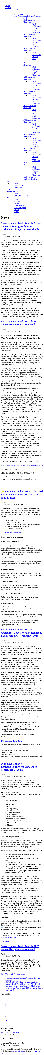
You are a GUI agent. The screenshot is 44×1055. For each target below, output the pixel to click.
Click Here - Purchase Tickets (11, 532)
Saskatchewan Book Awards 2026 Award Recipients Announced (20, 323)
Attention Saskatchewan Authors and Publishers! (22, 986)
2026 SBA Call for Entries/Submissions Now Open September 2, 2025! (19, 766)
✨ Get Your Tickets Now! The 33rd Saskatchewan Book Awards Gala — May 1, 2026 (22, 494)
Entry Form (5, 941)
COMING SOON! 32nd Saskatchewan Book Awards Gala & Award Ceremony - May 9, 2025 (22, 983)
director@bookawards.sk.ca (11, 1032)
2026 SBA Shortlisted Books (11, 741)
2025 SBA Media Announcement (13, 974)
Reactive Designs (18, 1051)
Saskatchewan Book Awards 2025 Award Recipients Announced (20, 948)
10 (6, 1020)
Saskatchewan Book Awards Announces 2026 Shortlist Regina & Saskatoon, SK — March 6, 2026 (21, 632)
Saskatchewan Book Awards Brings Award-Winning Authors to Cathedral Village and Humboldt (21, 226)
